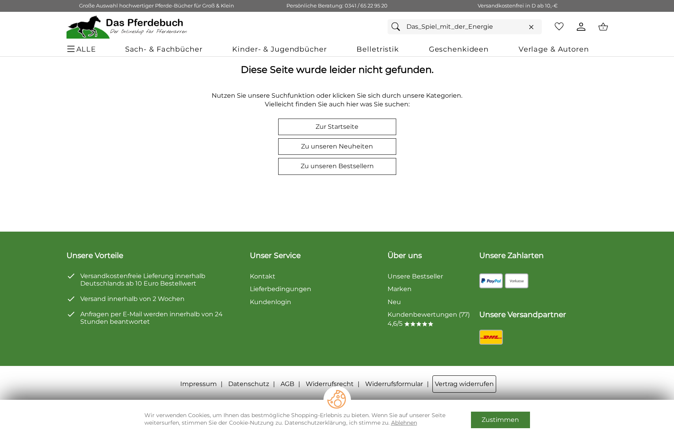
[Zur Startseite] (127, 27)
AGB (287, 384)
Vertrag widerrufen (464, 384)
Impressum (198, 384)
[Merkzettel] (559, 27)
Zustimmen (500, 419)
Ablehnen (404, 422)
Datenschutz (248, 384)
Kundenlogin (270, 302)
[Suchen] (398, 26)
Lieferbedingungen (280, 289)
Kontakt (262, 276)
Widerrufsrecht (330, 384)
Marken (400, 289)
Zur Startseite (337, 126)
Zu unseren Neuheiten (337, 146)
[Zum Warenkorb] (603, 27)
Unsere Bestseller (415, 276)
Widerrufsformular (394, 384)
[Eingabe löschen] (531, 27)
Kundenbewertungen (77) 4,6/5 (429, 319)
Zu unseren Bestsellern (337, 166)
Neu (394, 302)
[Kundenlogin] (581, 27)
